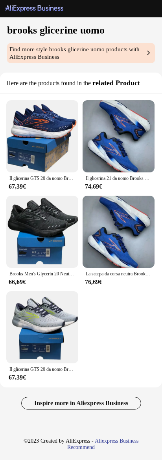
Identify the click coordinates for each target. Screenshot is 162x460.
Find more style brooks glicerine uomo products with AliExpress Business (74, 53)
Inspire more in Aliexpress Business (81, 403)
